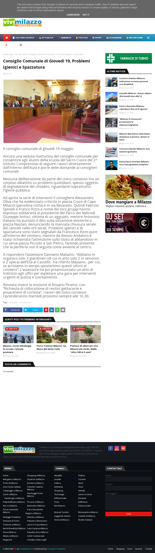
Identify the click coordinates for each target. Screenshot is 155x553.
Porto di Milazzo (10, 483)
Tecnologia (59, 494)
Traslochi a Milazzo (12, 524)
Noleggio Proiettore (12, 517)
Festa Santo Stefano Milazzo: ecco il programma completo (134, 163)
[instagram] (116, 448)
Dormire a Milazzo (35, 483)
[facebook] (110, 448)
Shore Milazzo (9, 532)
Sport (80, 483)
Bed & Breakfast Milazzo (14, 528)
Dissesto (82, 498)
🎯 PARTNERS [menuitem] (26, 45)
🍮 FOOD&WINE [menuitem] (114, 37)
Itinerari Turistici (61, 512)
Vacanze (138, 549)
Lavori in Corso (85, 494)
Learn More (73, 15)
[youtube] (123, 448)
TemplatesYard (26, 549)
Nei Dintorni (59, 505)
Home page (8, 54)
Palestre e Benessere (37, 520)
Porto (56, 502)
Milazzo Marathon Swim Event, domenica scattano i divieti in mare (135, 136)
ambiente (13, 302)
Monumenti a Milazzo (88, 512)
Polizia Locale (84, 505)
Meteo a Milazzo (10, 536)
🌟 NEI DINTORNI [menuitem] (134, 37)
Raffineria (82, 502)
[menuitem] (6, 37)
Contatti (148, 549)
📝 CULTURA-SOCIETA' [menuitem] (23, 37)
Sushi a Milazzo (10, 494)
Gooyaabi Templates (56, 549)
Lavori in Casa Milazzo (37, 524)
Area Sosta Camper (12, 486)
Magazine (7, 539)
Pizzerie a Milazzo (35, 502)
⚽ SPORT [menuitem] (97, 37)
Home (5, 475)
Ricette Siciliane (85, 519)
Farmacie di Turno (11, 520)
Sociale (57, 479)
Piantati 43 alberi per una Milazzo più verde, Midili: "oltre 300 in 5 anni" (84, 349)
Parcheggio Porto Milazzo (35, 494)
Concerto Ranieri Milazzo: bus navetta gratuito (134, 150)
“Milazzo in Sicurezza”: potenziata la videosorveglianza (131, 122)
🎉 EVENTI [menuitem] (10, 45)
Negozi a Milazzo (33, 513)
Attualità (58, 475)
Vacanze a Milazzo (35, 479)
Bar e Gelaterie (10, 505)
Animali (81, 490)
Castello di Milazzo (86, 516)
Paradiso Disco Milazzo (37, 532)
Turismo (82, 479)
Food (80, 486)
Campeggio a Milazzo (13, 490)
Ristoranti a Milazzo (36, 505)
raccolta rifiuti (20, 54)
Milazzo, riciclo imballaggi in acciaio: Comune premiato (17, 349)
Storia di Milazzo (61, 519)
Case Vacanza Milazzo (37, 528)
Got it (86, 15)
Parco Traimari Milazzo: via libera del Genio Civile (51, 347)
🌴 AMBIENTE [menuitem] (64, 37)
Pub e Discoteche (35, 509)
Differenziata (60, 498)
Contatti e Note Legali (36, 539)
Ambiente (58, 486)
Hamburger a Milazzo (14, 498)
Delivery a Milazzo (35, 517)
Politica (81, 475)
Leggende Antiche (62, 516)
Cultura (57, 483)
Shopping (58, 490)
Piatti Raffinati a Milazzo (14, 502)
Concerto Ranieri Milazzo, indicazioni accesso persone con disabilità (133, 81)
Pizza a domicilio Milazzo (10, 511)
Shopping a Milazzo (36, 475)
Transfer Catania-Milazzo (35, 488)
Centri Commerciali (35, 536)
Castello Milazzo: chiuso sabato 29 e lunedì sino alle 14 (135, 95)
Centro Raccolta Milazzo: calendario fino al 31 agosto (133, 108)
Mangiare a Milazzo (12, 479)
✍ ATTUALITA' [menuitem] (46, 37)
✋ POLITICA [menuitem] (82, 37)
